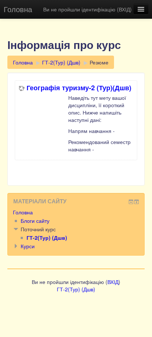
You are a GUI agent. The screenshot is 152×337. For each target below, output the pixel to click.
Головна (18, 9)
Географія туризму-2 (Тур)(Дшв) (79, 87)
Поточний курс (38, 229)
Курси (28, 246)
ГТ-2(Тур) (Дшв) (61, 62)
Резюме (99, 62)
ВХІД (124, 9)
